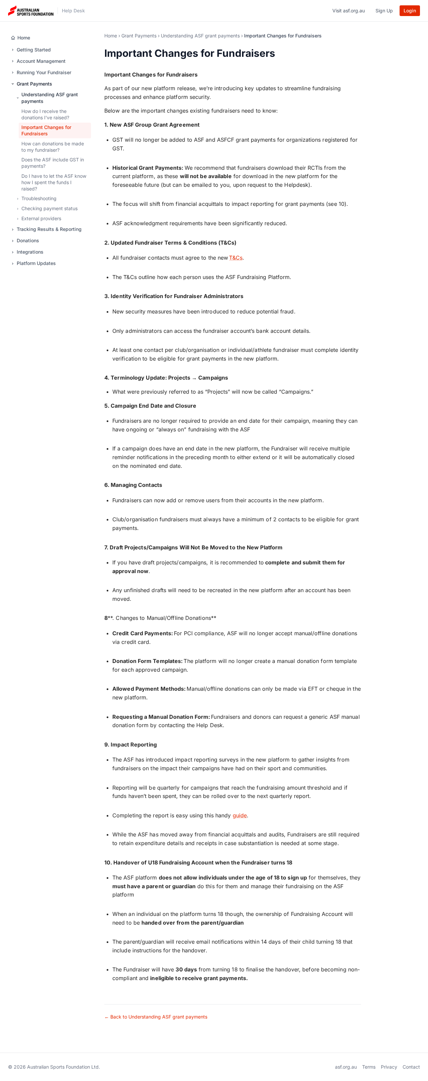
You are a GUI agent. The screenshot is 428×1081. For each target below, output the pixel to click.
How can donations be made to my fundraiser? (52, 147)
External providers (41, 219)
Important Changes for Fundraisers (46, 131)
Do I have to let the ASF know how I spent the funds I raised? (53, 182)
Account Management (41, 61)
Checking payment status (49, 209)
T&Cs (235, 257)
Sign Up (384, 10)
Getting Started (34, 49)
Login (410, 10)
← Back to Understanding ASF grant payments (155, 1017)
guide (240, 815)
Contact (411, 1067)
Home (23, 37)
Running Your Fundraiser (44, 72)
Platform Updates (36, 263)
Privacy (389, 1067)
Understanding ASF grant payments (49, 98)
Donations (28, 241)
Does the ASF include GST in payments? (52, 163)
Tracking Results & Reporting (49, 229)
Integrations (30, 252)
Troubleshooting (39, 198)
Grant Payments (34, 84)
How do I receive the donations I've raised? (45, 114)
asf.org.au (346, 1067)
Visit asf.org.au (348, 10)
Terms (369, 1067)
